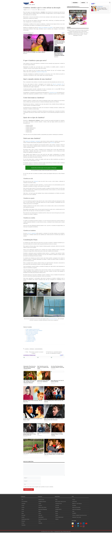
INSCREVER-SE (58, 509)
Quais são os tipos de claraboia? (32, 333)
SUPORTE (74, 513)
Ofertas (39, 513)
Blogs (56, 499)
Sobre (73, 511)
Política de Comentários (76, 509)
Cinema (23, 505)
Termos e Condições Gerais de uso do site (79, 515)
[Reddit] (73, 526)
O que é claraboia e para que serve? (32, 329)
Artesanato (23, 503)
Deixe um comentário (42, 9)
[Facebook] (75, 524)
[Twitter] (78, 524)
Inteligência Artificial (42, 501)
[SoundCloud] (81, 526)
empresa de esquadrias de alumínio (45, 27)
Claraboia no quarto (31, 337)
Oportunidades (40, 517)
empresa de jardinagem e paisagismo (33, 141)
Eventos (23, 523)
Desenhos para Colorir (25, 519)
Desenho (23, 517)
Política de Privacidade (76, 507)
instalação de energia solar (41, 71)
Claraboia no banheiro (31, 339)
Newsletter (74, 505)
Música (39, 511)
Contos (23, 509)
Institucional (74, 501)
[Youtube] (86, 524)
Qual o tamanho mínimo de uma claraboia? (34, 330)
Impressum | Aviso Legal (76, 517)
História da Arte (41, 499)
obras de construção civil (58, 84)
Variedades (40, 523)
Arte (22, 499)
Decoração (23, 515)
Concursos (57, 505)
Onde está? (40, 515)
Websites (56, 519)
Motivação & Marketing (42, 509)
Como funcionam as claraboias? (32, 331)
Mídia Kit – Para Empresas (77, 503)
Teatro (39, 521)
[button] (87, 2)
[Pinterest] (81, 524)
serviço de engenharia (31, 233)
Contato (83, 2)
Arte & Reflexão (24, 501)
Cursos (23, 511)
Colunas (23, 507)
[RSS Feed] (73, 524)
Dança (23, 513)
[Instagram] (83, 526)
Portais (56, 513)
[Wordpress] (78, 526)
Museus (56, 511)
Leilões (39, 503)
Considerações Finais (30, 341)
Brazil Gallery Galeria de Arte (60, 501)
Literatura (40, 505)
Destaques (23, 521)
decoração (52, 142)
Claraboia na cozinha (31, 338)
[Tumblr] (75, 526)
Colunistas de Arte (58, 503)
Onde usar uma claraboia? (31, 334)
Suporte (56, 515)
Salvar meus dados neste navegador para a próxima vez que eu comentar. (39, 486)
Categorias (75, 2)
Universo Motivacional (59, 517)
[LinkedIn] (83, 524)
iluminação (36, 181)
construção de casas (53, 92)
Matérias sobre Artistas (42, 507)
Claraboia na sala (30, 335)
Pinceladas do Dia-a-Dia (42, 519)
